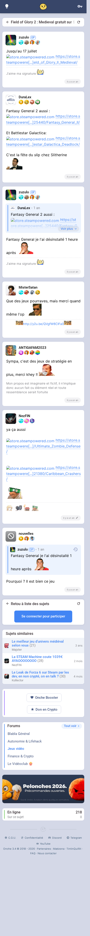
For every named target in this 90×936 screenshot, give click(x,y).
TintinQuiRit (73, 848)
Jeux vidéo (16, 749)
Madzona (58, 848)
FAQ (33, 853)
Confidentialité (34, 837)
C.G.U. (12, 837)
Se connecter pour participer (43, 616)
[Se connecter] (80, 6)
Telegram (76, 837)
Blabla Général (19, 734)
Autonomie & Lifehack (25, 741)
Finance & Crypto (21, 756)
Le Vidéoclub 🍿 (20, 764)
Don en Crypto (46, 709)
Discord (56, 837)
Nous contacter (47, 853)
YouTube (45, 843)
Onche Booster (46, 698)
